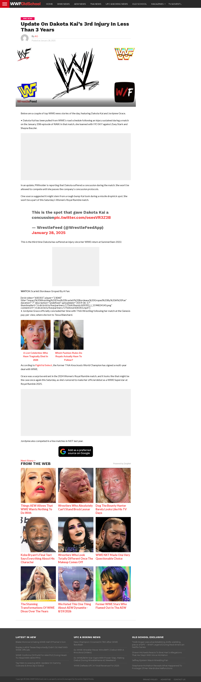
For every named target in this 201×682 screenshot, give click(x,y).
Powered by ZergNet (122, 464)
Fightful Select (43, 365)
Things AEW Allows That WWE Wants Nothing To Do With (37, 509)
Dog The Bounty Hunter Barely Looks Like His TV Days (111, 509)
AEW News (80, 4)
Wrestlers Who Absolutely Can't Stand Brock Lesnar (75, 507)
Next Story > (28, 460)
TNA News (95, 4)
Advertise (166, 679)
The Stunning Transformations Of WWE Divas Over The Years (38, 607)
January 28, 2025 (48, 232)
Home (49, 4)
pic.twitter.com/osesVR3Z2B (82, 217)
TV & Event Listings (179, 4)
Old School (139, 4)
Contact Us (179, 679)
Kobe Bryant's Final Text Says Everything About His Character (38, 558)
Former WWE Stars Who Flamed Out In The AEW (111, 605)
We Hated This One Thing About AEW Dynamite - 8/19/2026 (74, 607)
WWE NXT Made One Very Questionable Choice (113, 556)
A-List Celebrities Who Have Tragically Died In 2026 (35, 356)
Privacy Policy (150, 679)
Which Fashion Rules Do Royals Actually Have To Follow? (68, 356)
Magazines (157, 4)
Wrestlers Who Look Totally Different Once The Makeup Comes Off (75, 558)
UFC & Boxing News (117, 4)
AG (36, 36)
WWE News (63, 4)
